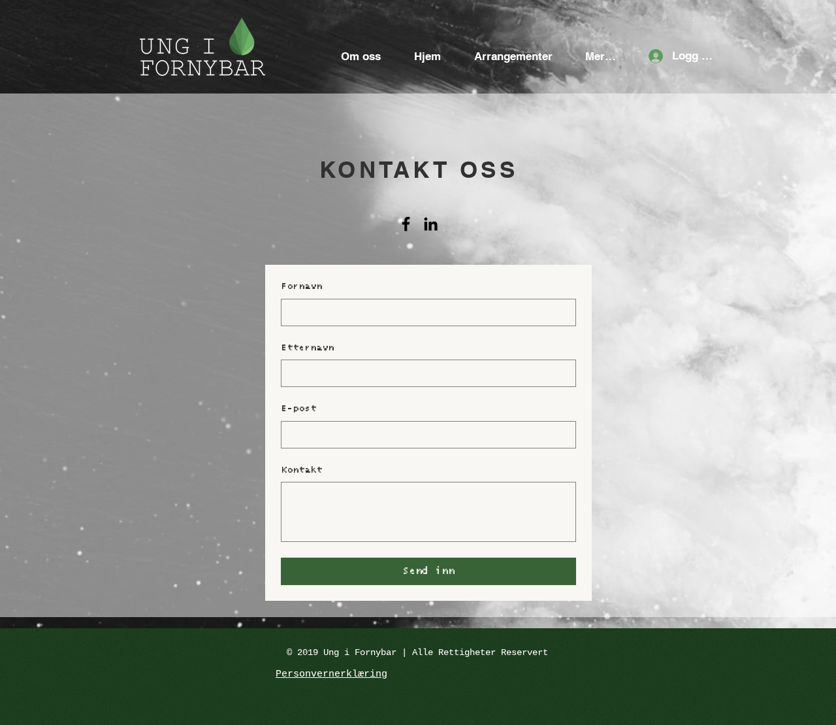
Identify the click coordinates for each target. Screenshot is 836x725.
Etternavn (307, 347)
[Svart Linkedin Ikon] (430, 223)
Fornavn (301, 286)
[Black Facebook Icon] (405, 223)
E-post (298, 408)
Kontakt (301, 470)
